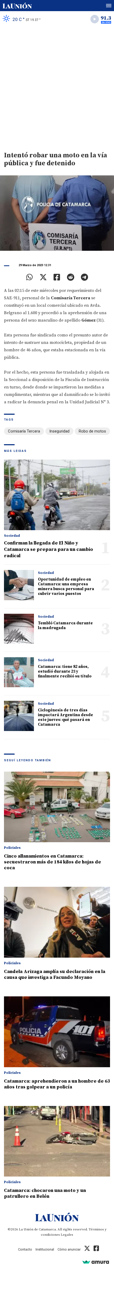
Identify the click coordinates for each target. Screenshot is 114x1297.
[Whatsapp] (29, 277)
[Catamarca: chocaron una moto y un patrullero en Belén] (57, 1141)
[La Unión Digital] (17, 5)
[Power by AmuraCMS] (95, 1261)
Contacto (25, 1249)
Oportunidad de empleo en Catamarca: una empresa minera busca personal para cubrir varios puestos (66, 586)
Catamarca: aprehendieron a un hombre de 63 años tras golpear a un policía (57, 1084)
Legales (67, 1235)
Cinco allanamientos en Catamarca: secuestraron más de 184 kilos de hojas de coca (52, 862)
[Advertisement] (57, 86)
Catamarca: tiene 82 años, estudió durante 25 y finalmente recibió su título (64, 671)
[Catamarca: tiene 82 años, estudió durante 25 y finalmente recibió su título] (19, 672)
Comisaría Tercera (24, 431)
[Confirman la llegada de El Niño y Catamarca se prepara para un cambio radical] (57, 495)
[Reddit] (70, 277)
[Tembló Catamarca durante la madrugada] (19, 629)
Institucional (45, 1249)
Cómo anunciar (69, 1249)
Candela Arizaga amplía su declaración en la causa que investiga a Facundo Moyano (54, 974)
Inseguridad (59, 431)
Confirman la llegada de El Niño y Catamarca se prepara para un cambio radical (48, 549)
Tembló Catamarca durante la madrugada (65, 625)
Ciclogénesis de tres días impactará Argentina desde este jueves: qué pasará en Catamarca (65, 717)
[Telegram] (84, 277)
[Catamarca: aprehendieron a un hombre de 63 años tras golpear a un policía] (57, 1031)
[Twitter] (43, 277)
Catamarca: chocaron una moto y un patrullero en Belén (45, 1193)
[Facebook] (57, 277)
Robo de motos (92, 431)
